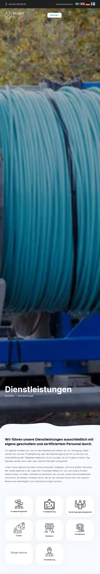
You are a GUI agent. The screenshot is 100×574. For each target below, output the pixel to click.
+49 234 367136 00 (17, 4)
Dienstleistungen (26, 396)
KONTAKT (54, 15)
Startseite (10, 396)
